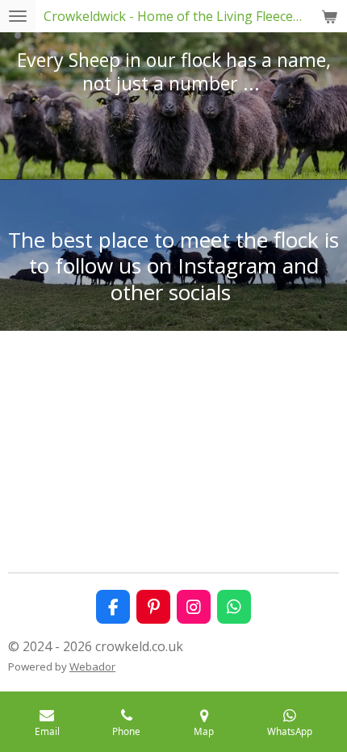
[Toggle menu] (18, 16)
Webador (92, 666)
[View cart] (329, 16)
